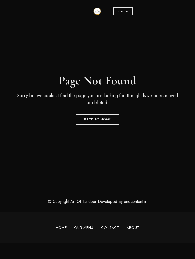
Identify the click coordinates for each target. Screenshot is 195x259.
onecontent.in (135, 201)
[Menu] (17, 10)
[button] (123, 11)
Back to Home (97, 119)
